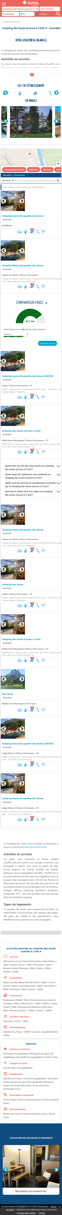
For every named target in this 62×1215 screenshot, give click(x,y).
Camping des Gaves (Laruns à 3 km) (21, 430)
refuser (53, 1206)
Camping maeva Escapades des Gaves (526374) (27, 376)
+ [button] (58, 163)
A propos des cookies (26, 1213)
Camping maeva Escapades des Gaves (22, 215)
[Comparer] (58, 14)
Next (56, 92)
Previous (5, 92)
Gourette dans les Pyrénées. (34, 847)
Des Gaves (7, 693)
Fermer (41, 1213)
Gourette (7, 219)
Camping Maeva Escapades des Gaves (22, 265)
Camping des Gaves (12, 584)
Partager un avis (48, 343)
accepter (10, 1209)
